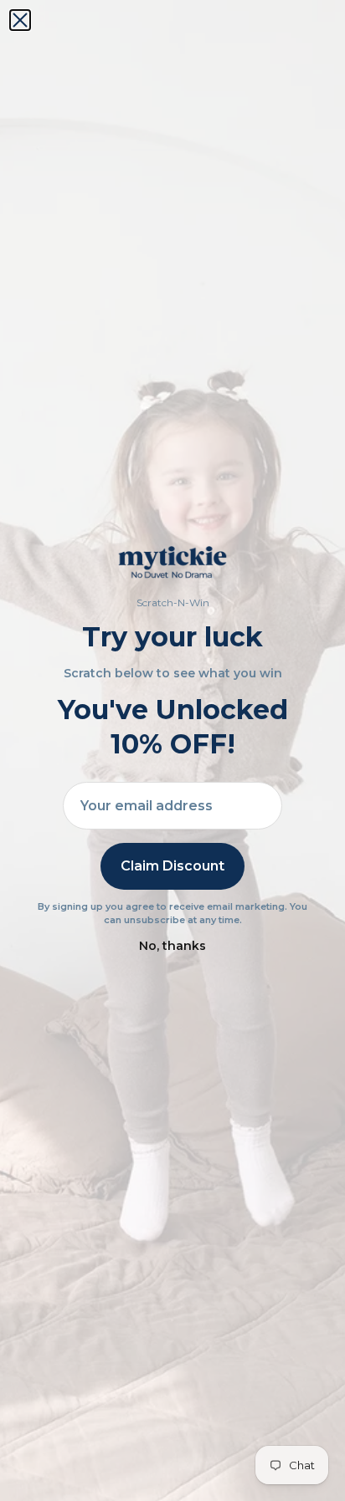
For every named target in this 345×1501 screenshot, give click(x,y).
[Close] (20, 20)
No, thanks (172, 945)
